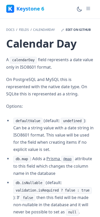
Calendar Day (41, 43)
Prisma (59, 158)
